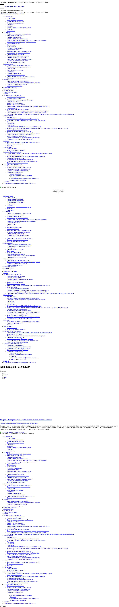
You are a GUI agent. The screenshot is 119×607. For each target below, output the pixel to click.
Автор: (23, 423)
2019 (4, 375)
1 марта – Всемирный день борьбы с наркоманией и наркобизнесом (26, 420)
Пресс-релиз (11, 423)
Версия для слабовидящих (14, 6)
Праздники (3, 423)
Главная (5, 374)
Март (5, 377)
